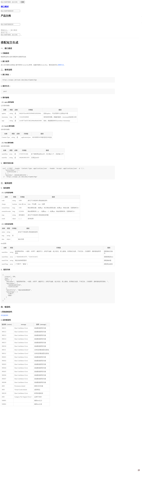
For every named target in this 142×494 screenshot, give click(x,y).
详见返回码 (4, 315)
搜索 (22, 2)
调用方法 (61, 65)
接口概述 (5, 6)
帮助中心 (4, 30)
